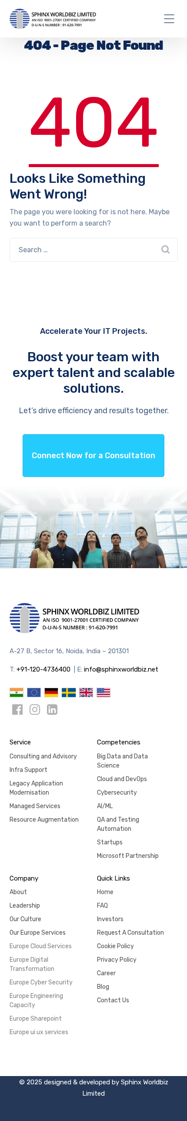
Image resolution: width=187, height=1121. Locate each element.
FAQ (102, 905)
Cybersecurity (117, 792)
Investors (110, 919)
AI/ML (105, 806)
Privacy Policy (117, 959)
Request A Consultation (130, 932)
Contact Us (113, 1000)
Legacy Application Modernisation (36, 788)
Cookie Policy (115, 946)
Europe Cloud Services (41, 946)
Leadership (25, 905)
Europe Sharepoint (36, 1018)
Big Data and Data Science (122, 761)
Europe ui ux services (39, 1032)
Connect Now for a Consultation (93, 455)
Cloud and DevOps (122, 779)
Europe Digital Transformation (32, 964)
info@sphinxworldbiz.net (121, 669)
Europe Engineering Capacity (36, 1000)
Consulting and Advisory (43, 756)
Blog (103, 987)
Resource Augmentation (44, 819)
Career (106, 973)
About (18, 892)
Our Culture (25, 919)
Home (105, 892)
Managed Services (35, 806)
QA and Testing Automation (118, 824)
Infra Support (28, 770)
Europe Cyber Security (41, 982)
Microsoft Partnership (128, 856)
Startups (110, 842)
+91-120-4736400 (43, 669)
